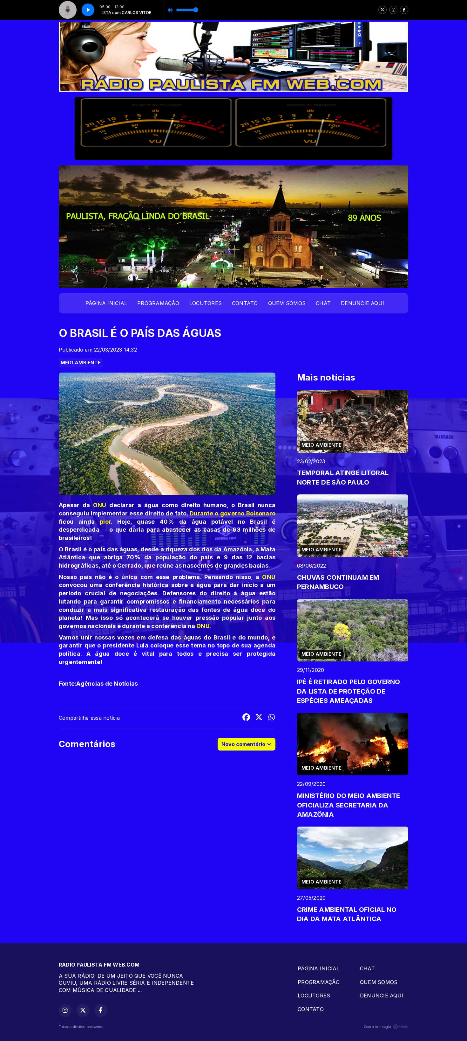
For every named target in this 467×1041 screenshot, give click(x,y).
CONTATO (245, 303)
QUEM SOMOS (287, 303)
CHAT (323, 303)
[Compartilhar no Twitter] (259, 718)
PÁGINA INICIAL (106, 303)
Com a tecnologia (377, 1027)
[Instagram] (393, 10)
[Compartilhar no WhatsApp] (271, 718)
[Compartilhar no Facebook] (246, 718)
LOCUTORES (205, 303)
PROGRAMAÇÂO (158, 303)
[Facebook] (404, 10)
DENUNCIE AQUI (362, 303)
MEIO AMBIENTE (81, 363)
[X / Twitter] (382, 10)
